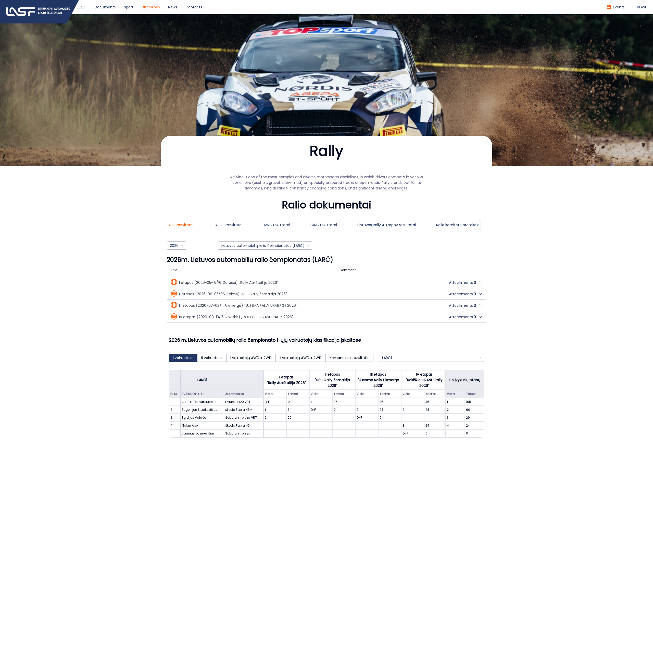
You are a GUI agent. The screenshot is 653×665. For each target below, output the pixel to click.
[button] (326, 282)
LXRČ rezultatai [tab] (323, 224)
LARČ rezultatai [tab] (180, 224)
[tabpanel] (326, 344)
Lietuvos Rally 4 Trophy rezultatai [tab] (386, 224)
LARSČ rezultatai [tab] (228, 224)
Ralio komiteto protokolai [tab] (458, 224)
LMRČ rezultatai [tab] (276, 224)
